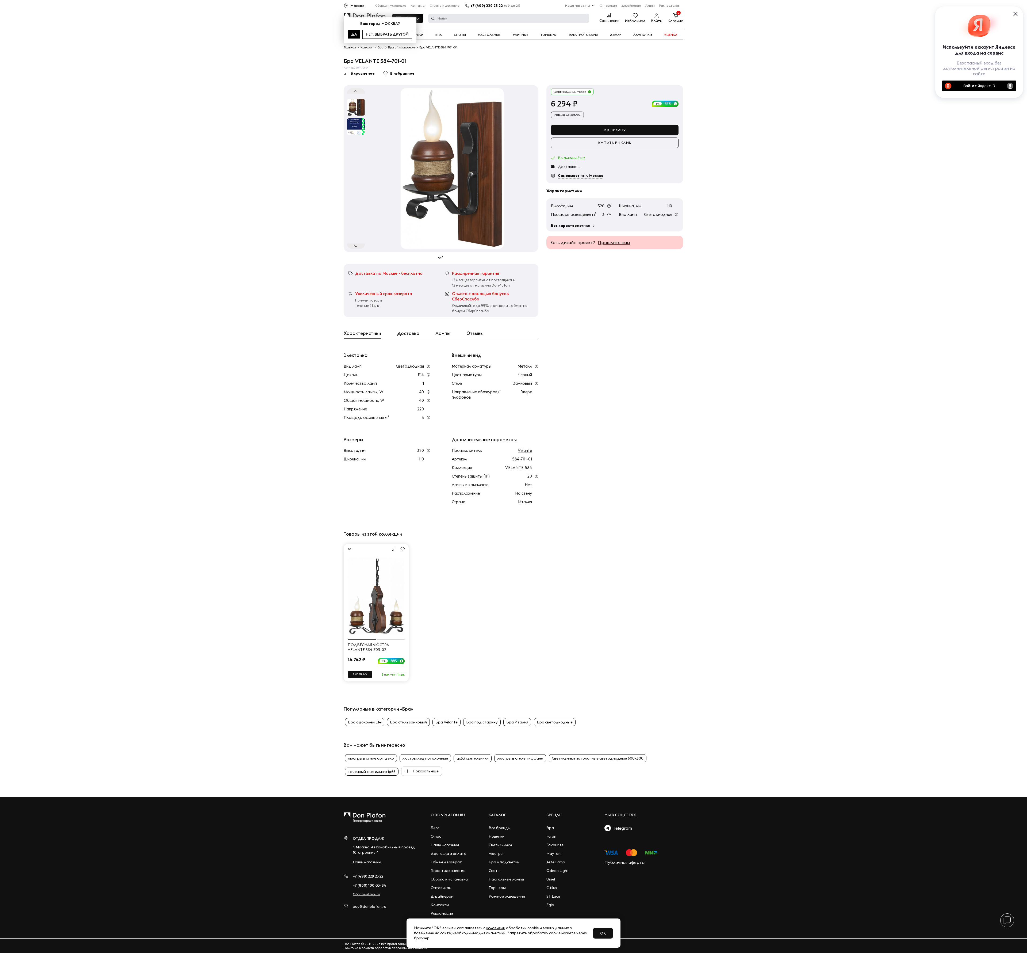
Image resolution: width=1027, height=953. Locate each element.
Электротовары (583, 35)
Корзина (675, 20)
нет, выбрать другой (387, 34)
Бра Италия (517, 722)
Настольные (489, 35)
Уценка (670, 35)
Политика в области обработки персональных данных (385, 948)
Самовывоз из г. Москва (580, 175)
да (354, 34)
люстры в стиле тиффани (520, 758)
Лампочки (642, 35)
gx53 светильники (473, 758)
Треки (418, 35)
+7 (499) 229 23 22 (486, 5)
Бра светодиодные (555, 722)
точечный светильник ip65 (372, 771)
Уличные (520, 35)
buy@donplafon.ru (369, 906)
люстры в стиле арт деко (371, 758)
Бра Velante (446, 722)
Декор (615, 35)
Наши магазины (577, 5)
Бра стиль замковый (408, 722)
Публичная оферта (624, 862)
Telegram (621, 828)
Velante (525, 450)
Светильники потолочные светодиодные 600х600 (597, 758)
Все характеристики (570, 225)
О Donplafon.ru (448, 815)
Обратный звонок (366, 894)
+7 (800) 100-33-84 (369, 885)
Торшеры (548, 35)
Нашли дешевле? (567, 115)
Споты (460, 35)
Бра (438, 35)
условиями (495, 927)
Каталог (497, 815)
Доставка (408, 333)
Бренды (554, 815)
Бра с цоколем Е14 (364, 722)
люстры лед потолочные (425, 758)
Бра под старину (482, 722)
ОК (603, 933)
